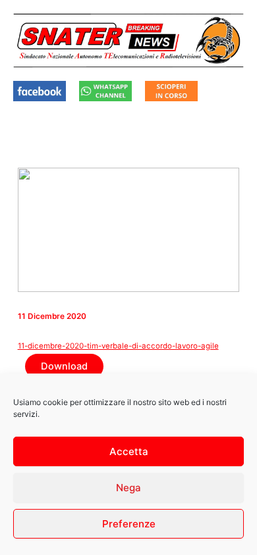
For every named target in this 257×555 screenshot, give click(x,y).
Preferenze (129, 524)
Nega (128, 487)
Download (64, 366)
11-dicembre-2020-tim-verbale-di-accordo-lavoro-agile (118, 345)
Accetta (128, 451)
